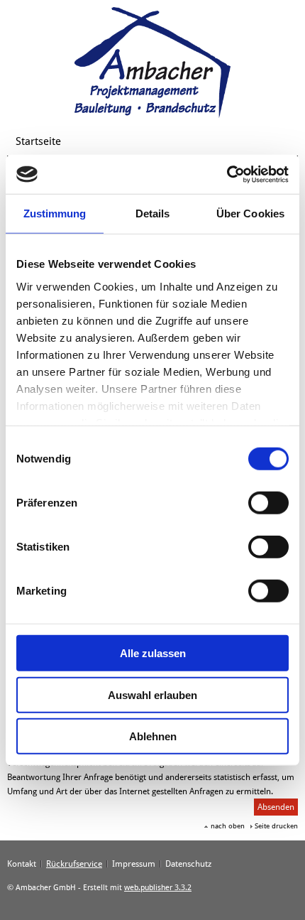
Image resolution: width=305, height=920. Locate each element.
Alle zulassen (153, 653)
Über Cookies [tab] (250, 213)
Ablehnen (153, 736)
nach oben (228, 826)
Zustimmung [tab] (55, 213)
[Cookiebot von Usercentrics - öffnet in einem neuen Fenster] (227, 174)
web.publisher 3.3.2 (158, 887)
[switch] (268, 503)
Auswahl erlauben (152, 694)
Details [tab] (152, 213)
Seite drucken (276, 826)
